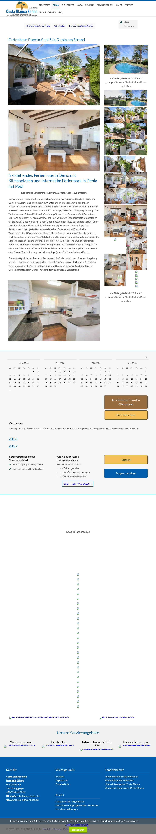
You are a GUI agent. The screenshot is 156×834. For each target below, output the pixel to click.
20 (24, 383)
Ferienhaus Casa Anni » (81, 25)
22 (33, 383)
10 (10, 379)
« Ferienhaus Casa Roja (38, 25)
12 (19, 379)
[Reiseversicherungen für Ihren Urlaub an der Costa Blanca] (135, 745)
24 (10, 386)
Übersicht (59, 25)
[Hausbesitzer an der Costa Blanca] (59, 745)
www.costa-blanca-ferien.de (24, 799)
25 (15, 386)
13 (24, 379)
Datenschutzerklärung (76, 824)
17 (10, 383)
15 (33, 379)
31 (10, 390)
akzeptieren (78, 829)
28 (29, 386)
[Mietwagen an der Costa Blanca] (20, 745)
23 (38, 383)
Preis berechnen (125, 415)
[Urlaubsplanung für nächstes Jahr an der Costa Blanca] (97, 748)
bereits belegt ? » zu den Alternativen (126, 402)
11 (15, 379)
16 (38, 379)
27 (24, 386)
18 (15, 383)
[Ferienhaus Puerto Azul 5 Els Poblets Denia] (54, 169)
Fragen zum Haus (126, 473)
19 (19, 383)
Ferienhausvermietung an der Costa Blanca (22, 8)
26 (19, 386)
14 (29, 379)
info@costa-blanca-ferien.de (24, 795)
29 (33, 386)
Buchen (125, 459)
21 (29, 383)
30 (38, 386)
